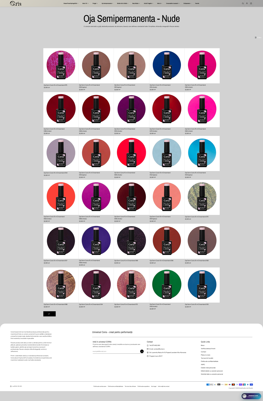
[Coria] (15, 3)
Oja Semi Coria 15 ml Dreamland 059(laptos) (89, 86)
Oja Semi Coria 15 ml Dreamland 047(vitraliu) (160, 130)
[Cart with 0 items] (251, 3)
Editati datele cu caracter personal (212, 371)
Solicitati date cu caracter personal (212, 374)
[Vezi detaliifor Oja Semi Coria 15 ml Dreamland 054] (60, 153)
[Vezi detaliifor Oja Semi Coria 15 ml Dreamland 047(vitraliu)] (166, 109)
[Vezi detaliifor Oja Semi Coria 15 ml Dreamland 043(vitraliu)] (166, 285)
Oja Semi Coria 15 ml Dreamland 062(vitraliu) (195, 130)
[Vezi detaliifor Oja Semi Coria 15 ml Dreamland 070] (202, 197)
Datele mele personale (208, 368)
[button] (251, 3)
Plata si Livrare (205, 355)
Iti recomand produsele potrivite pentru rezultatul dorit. (245, 388)
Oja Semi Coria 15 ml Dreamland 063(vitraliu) (54, 218)
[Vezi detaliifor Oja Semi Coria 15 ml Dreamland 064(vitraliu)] (131, 153)
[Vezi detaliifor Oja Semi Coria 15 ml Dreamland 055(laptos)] (96, 153)
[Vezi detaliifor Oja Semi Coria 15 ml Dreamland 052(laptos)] (166, 153)
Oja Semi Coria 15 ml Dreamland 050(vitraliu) (124, 130)
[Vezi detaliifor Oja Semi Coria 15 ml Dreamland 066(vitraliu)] (96, 197)
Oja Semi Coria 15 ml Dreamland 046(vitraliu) (89, 130)
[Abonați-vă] (142, 351)
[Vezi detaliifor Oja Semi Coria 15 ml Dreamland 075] (60, 65)
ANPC (203, 364)
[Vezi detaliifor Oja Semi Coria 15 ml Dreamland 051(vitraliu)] (166, 65)
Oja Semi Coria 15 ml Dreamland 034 (91, 304)
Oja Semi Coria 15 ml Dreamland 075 (55, 85)
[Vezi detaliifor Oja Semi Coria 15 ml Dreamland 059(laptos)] (96, 65)
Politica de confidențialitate (115, 386)
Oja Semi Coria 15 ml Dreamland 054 (55, 173)
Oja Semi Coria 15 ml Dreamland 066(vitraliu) (89, 218)
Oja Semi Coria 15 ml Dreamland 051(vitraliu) (160, 86)
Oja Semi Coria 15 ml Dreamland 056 (161, 260)
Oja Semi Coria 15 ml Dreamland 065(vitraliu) (195, 86)
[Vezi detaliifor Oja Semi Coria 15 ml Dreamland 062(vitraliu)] (202, 109)
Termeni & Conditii (207, 358)
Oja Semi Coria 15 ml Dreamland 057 (55, 260)
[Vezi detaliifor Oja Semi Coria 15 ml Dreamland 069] (131, 241)
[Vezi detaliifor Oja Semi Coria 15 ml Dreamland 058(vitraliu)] (96, 241)
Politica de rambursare (100, 386)
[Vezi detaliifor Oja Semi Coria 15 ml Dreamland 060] (202, 241)
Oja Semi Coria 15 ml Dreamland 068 (55, 304)
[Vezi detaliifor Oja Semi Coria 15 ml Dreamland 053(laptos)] (202, 153)
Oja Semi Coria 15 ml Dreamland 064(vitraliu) (124, 174)
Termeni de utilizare (130, 386)
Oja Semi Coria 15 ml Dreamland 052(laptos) (160, 174)
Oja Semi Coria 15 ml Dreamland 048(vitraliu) (54, 130)
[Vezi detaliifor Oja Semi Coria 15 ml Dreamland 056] (166, 241)
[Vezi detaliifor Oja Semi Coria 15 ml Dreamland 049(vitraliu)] (131, 197)
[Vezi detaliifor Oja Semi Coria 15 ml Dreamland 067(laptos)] (166, 197)
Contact (203, 352)
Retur (203, 345)
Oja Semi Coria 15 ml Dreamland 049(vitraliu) (124, 218)
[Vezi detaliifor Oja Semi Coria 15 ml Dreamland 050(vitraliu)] (131, 109)
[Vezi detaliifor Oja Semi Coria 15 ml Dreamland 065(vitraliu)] (202, 65)
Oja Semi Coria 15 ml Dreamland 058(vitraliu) (89, 262)
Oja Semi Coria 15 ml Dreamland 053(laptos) (195, 174)
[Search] (242, 3)
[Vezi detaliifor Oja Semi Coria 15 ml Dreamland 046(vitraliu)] (96, 109)
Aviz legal (153, 386)
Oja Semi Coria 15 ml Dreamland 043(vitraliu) (160, 305)
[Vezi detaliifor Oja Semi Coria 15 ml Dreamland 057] (60, 241)
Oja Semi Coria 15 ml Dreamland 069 (126, 260)
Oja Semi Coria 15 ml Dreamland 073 (126, 304)
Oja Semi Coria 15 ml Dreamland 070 (196, 217)
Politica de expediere (144, 386)
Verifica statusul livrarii (208, 348)
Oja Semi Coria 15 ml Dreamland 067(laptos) (160, 218)
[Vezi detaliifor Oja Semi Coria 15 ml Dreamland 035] (202, 285)
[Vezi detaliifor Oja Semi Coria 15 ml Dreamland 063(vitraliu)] (60, 197)
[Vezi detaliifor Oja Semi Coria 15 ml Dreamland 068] (60, 285)
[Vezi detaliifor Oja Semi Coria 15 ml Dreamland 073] (131, 285)
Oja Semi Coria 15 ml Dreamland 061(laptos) (124, 86)
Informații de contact (163, 386)
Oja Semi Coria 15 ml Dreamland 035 (197, 304)
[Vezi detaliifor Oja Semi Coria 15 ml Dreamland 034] (96, 285)
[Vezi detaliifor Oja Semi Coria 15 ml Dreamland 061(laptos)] (131, 65)
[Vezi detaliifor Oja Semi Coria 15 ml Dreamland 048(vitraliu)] (60, 109)
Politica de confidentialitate (209, 361)
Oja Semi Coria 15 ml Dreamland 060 (197, 260)
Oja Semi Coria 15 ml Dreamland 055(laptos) (89, 174)
